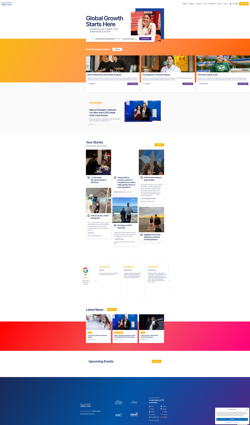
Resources (199, 3)
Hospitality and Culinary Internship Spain (216, 75)
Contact (225, 3)
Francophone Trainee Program (101, 75)
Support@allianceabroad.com (87, 414)
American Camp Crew (152, 75)
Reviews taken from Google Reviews (85, 282)
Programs (185, 3)
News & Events (212, 3)
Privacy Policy (236, 422)
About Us (219, 3)
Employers (191, 3)
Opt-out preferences (229, 422)
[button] (247, 409)
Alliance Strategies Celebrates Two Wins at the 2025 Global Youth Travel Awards (102, 113)
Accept (232, 419)
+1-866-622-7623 (95, 411)
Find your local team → (154, 420)
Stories (205, 3)
